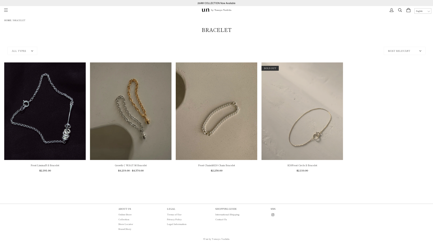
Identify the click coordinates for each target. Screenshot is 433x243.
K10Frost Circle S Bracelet (302, 165)
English (419, 11)
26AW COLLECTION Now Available (216, 3)
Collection (123, 219)
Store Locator (125, 224)
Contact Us (221, 219)
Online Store (125, 214)
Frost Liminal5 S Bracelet (45, 165)
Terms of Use (174, 214)
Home (7, 20)
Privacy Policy (174, 219)
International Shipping (227, 214)
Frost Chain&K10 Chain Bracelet (216, 165)
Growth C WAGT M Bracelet (131, 165)
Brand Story (124, 229)
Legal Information (176, 224)
